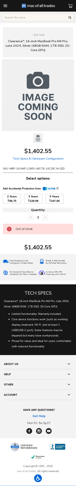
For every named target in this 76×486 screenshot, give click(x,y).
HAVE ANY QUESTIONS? (39, 410)
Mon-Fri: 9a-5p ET (39, 423)
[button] (38, 478)
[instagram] (39, 431)
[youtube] (49, 431)
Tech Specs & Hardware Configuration (38, 159)
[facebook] (29, 431)
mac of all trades (26, 471)
